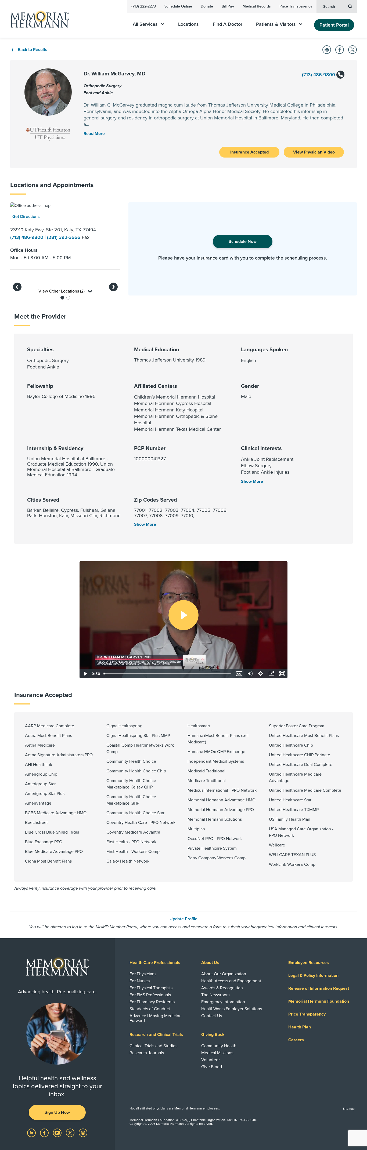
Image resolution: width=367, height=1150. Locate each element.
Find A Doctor (227, 24)
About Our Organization (223, 974)
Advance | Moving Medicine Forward (155, 1018)
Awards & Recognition (222, 987)
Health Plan (299, 1027)
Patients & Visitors (276, 24)
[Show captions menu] (239, 673)
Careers (296, 1040)
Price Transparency (295, 6)
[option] (65, 233)
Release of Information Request (318, 988)
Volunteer (210, 1059)
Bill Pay (228, 6)
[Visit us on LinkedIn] (32, 1132)
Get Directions (26, 216)
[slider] (167, 673)
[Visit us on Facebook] (45, 1132)
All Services (145, 24)
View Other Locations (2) (62, 291)
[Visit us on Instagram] (83, 1132)
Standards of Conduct (149, 1008)
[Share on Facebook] (339, 49)
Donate (207, 6)
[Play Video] (85, 673)
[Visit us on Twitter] (70, 1132)
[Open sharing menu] (271, 673)
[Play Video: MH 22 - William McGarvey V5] (183, 615)
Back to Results (32, 49)
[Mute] (249, 673)
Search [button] (329, 6)
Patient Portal (334, 25)
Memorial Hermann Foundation (318, 1001)
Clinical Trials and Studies (153, 1045)
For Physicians (142, 974)
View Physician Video (314, 152)
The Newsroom (215, 994)
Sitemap (349, 1109)
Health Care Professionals (154, 962)
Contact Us (211, 1015)
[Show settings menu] (260, 673)
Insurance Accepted (249, 152)
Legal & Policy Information (313, 975)
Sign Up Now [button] (57, 1112)
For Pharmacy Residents (152, 1001)
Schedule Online (178, 6)
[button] (17, 287)
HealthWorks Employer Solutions (231, 1008)
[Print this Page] (326, 49)
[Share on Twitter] (352, 49)
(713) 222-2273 (143, 6)
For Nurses (139, 981)
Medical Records (257, 6)
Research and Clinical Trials (156, 1034)
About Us (210, 962)
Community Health (218, 1045)
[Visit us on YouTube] (58, 1132)
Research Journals (146, 1052)
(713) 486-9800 (319, 75)
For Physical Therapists (150, 987)
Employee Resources (308, 962)
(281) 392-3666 (64, 237)
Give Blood (211, 1066)
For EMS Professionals (150, 994)
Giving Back (213, 1034)
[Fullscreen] (282, 673)
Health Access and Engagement (231, 981)
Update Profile (183, 919)
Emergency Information (223, 1001)
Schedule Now (243, 241)
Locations (188, 24)
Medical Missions (217, 1052)
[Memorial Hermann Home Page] (37, 19)
